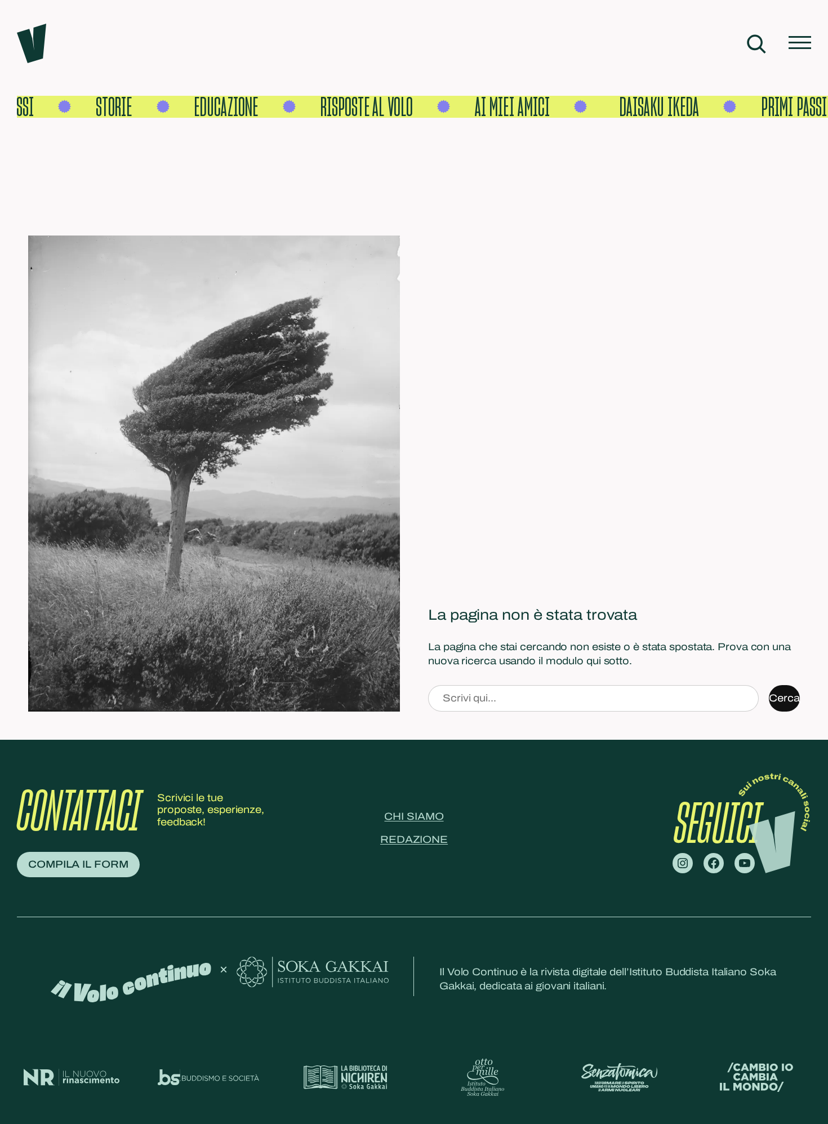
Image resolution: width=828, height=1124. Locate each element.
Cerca (784, 698)
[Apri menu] (800, 43)
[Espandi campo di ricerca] (756, 43)
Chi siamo (413, 816)
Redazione (414, 839)
